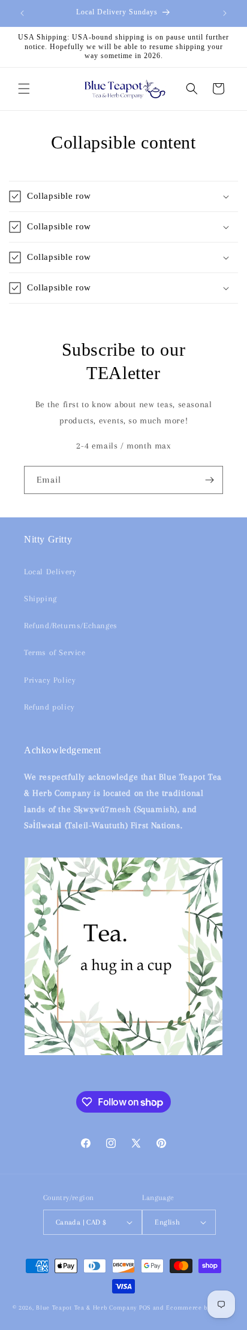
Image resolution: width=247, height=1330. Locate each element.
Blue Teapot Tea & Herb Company (86, 1307)
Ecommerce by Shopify (200, 1307)
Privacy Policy (50, 679)
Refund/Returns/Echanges (71, 625)
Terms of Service (55, 652)
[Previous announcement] (22, 13)
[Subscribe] (209, 480)
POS (144, 1307)
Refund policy (49, 706)
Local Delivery (50, 571)
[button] (24, 88)
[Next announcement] (225, 13)
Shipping (40, 598)
